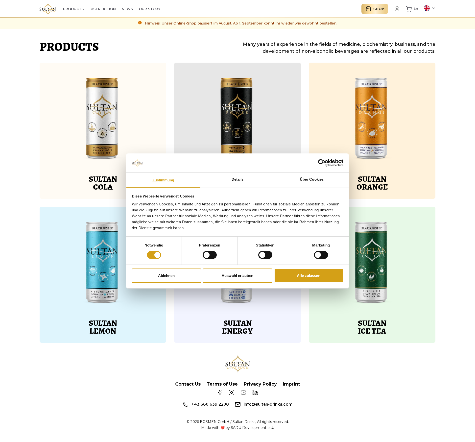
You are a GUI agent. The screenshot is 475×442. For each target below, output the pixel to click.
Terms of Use (222, 384)
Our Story (149, 9)
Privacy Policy (260, 384)
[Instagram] (232, 392)
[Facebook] (220, 392)
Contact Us (188, 384)
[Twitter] (255, 392)
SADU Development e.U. (252, 427)
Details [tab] (238, 179)
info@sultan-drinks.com (268, 404)
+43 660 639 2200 (210, 404)
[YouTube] (243, 392)
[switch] (210, 255)
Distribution (103, 9)
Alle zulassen (308, 275)
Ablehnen (166, 275)
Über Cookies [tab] (312, 179)
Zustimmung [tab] (163, 180)
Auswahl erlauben (237, 275)
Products (73, 9)
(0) (416, 9)
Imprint (291, 384)
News (127, 9)
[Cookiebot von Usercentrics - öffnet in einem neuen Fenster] (321, 163)
